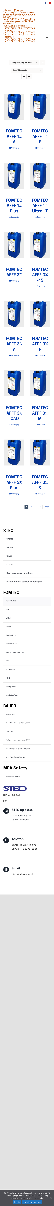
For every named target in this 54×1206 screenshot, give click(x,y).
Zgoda (17, 1202)
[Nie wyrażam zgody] (50, 1198)
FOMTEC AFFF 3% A (14, 344)
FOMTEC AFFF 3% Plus (14, 482)
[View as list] (29, 76)
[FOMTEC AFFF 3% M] (40, 383)
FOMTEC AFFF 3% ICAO (14, 413)
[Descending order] (42, 62)
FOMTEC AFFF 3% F (40, 344)
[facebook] (46, 3)
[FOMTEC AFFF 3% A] (14, 314)
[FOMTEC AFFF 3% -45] (40, 245)
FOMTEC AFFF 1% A (14, 136)
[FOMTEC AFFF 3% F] (40, 314)
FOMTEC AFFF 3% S (40, 482)
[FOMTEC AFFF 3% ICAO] (14, 383)
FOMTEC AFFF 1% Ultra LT (40, 205)
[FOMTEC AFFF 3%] (14, 245)
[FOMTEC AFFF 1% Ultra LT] (40, 175)
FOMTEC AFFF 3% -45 (40, 275)
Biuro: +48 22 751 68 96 (24, 845)
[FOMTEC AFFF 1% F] (40, 106)
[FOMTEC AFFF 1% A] (14, 106)
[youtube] (50, 3)
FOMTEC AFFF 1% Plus (14, 205)
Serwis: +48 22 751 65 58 (25, 849)
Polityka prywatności (32, 1202)
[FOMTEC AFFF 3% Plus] (14, 452)
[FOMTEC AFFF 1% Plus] (14, 175)
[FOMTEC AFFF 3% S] (40, 452)
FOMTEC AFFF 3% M (40, 413)
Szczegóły (15, 148)
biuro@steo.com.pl (22, 874)
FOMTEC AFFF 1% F (40, 136)
